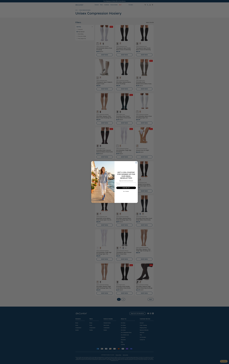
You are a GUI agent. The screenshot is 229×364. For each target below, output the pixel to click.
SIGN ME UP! (126, 187)
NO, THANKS (126, 191)
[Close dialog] (136, 162)
